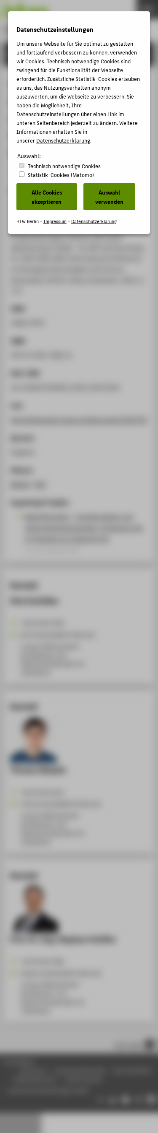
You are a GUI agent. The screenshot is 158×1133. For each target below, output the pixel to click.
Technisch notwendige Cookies (64, 165)
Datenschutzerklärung (63, 140)
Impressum (55, 221)
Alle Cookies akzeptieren (47, 196)
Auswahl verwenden (109, 196)
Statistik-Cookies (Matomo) (61, 174)
